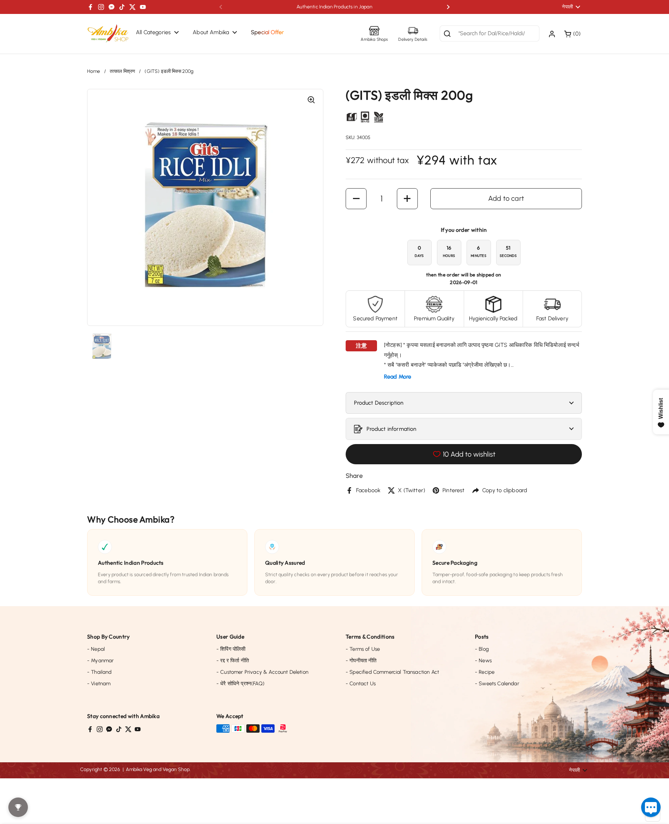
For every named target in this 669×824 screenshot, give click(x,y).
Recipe (484, 672)
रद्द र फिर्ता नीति (232, 660)
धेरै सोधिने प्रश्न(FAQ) (240, 683)
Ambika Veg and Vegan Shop (158, 769)
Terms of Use (363, 649)
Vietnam (98, 683)
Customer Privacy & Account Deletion (262, 672)
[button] (573, 34)
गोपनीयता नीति (361, 660)
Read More (397, 376)
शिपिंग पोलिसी (230, 649)
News (483, 660)
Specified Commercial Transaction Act (392, 672)
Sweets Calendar (497, 683)
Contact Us (361, 683)
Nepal (96, 649)
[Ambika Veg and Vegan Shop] (108, 34)
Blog (482, 649)
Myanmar (100, 660)
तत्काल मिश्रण (122, 71)
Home (93, 71)
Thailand (99, 672)
